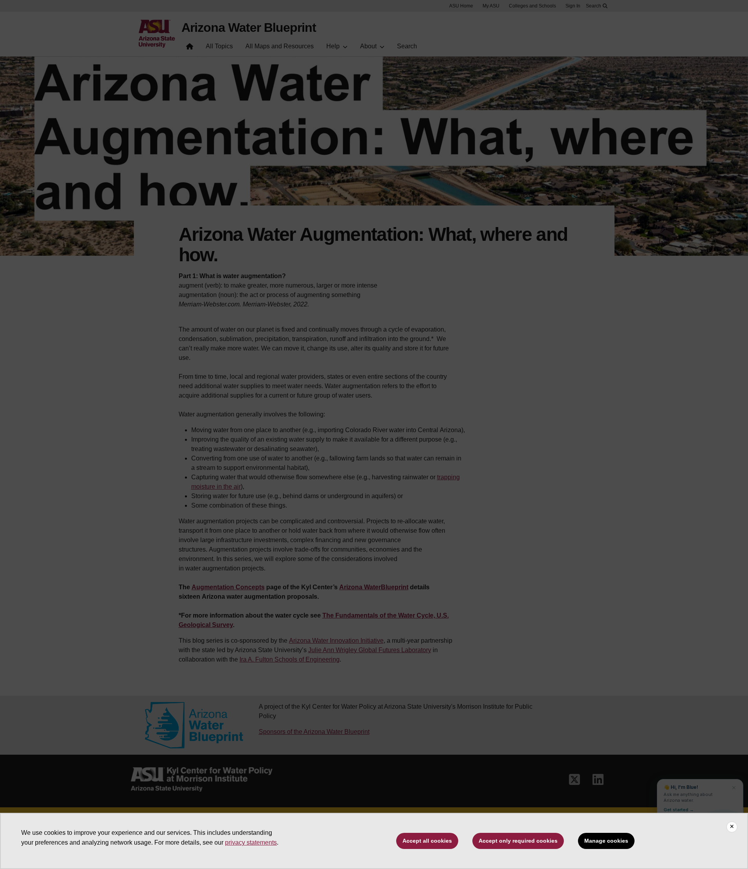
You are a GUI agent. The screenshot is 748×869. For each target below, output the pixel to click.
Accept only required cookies (518, 841)
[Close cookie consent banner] (731, 826)
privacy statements (251, 842)
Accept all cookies (427, 841)
